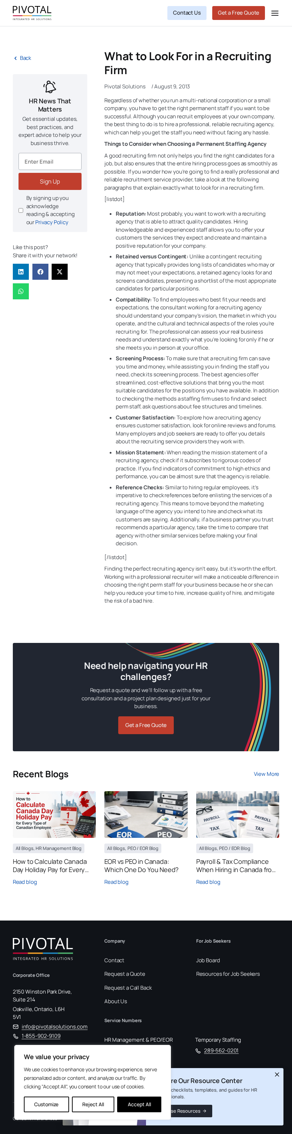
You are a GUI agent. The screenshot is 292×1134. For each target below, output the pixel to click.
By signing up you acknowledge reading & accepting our (50, 210)
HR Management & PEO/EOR (138, 1039)
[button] (21, 272)
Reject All (93, 1104)
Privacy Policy (51, 222)
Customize (46, 1104)
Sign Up (50, 181)
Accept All (139, 1104)
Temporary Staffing (218, 1039)
